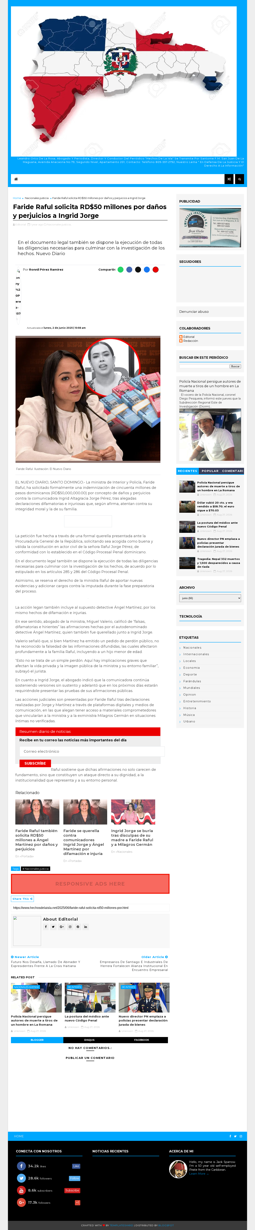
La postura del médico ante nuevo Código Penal (87, 1018)
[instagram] (241, 1136)
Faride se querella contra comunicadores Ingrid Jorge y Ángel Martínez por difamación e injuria (83, 842)
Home (17, 198)
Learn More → (199, 1173)
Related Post (23, 977)
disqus (89, 1039)
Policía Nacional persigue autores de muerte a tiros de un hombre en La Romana (34, 1020)
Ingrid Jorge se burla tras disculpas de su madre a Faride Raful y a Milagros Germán (132, 837)
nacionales (192, 647)
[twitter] (235, 1136)
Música (189, 715)
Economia (191, 668)
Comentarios (232, 471)
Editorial (188, 337)
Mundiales (191, 688)
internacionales (196, 654)
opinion (189, 694)
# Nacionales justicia (36, 868)
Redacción (190, 341)
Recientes (187, 471)
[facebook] (230, 1136)
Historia (189, 708)
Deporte (190, 674)
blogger (37, 1039)
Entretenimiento (197, 701)
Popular (210, 471)
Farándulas (192, 681)
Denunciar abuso (194, 312)
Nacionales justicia (37, 198)
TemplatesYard (121, 1225)
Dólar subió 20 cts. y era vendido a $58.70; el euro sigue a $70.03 (215, 506)
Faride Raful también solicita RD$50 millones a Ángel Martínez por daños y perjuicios (36, 839)
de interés (74, 987)
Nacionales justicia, (59, 224)
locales (189, 661)
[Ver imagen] (88, 399)
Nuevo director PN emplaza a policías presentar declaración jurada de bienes (143, 1020)
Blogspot (166, 1225)
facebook (141, 1039)
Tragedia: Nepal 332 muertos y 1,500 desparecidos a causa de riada (218, 562)
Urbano (189, 721)
